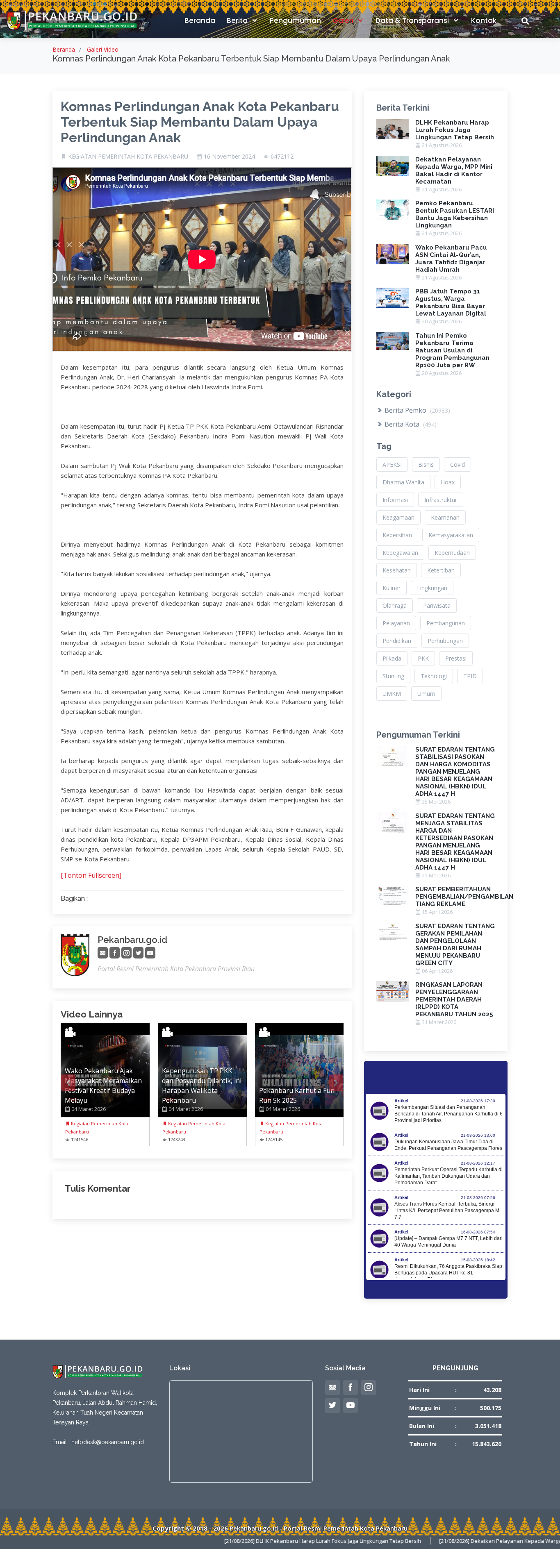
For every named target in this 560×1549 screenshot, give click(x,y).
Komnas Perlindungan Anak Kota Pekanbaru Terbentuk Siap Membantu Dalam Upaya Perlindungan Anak (200, 122)
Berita (238, 20)
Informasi (395, 500)
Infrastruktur (440, 500)
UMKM (391, 693)
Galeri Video (102, 49)
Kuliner (391, 588)
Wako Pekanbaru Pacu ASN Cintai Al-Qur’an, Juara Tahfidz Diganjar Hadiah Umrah (451, 258)
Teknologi (434, 676)
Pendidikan (396, 641)
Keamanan (445, 517)
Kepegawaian (400, 552)
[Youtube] (150, 953)
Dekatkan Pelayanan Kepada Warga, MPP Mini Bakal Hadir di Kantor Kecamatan (453, 170)
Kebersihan (397, 535)
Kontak (483, 20)
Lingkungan (432, 588)
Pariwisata (437, 605)
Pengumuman (295, 20)
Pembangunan (445, 623)
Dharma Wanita (403, 482)
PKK (423, 658)
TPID (470, 676)
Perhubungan (445, 641)
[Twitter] (138, 953)
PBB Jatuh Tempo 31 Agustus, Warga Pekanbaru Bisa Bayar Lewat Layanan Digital (450, 302)
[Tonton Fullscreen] (91, 875)
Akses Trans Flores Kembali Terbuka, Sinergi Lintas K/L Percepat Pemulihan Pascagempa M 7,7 (446, 1210)
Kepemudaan (452, 552)
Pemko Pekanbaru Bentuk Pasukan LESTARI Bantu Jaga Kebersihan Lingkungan (454, 214)
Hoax (448, 482)
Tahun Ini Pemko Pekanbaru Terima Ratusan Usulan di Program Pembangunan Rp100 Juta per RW (452, 350)
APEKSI (392, 464)
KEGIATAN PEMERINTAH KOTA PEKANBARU (128, 156)
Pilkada (391, 658)
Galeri (343, 20)
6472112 (282, 156)
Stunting (393, 676)
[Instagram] (126, 953)
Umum (426, 693)
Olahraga (394, 605)
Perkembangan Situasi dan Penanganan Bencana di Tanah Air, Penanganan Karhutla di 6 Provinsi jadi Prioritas (448, 1113)
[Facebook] (114, 953)
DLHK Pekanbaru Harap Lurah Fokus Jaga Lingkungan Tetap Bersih (454, 130)
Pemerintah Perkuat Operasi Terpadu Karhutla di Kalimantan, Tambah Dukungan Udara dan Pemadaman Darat (448, 1176)
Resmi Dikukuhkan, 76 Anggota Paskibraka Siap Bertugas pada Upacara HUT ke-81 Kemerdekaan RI (448, 1272)
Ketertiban (441, 570)
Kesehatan (396, 570)
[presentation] (68, 1082)
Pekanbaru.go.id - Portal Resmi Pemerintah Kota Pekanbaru (318, 1528)
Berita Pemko (416, 410)
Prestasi (456, 658)
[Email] (103, 953)
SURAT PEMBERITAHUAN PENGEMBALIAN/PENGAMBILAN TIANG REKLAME (464, 897)
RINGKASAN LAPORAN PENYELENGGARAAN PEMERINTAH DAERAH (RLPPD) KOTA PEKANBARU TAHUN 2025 (454, 999)
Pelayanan (396, 623)
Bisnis (426, 464)
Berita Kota (410, 424)
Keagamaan (398, 517)
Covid (457, 464)
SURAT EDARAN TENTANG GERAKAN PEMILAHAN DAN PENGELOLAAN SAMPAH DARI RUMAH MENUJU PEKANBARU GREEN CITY (455, 944)
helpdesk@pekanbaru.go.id (107, 1442)
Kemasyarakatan (450, 535)
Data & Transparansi (413, 20)
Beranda (199, 20)
